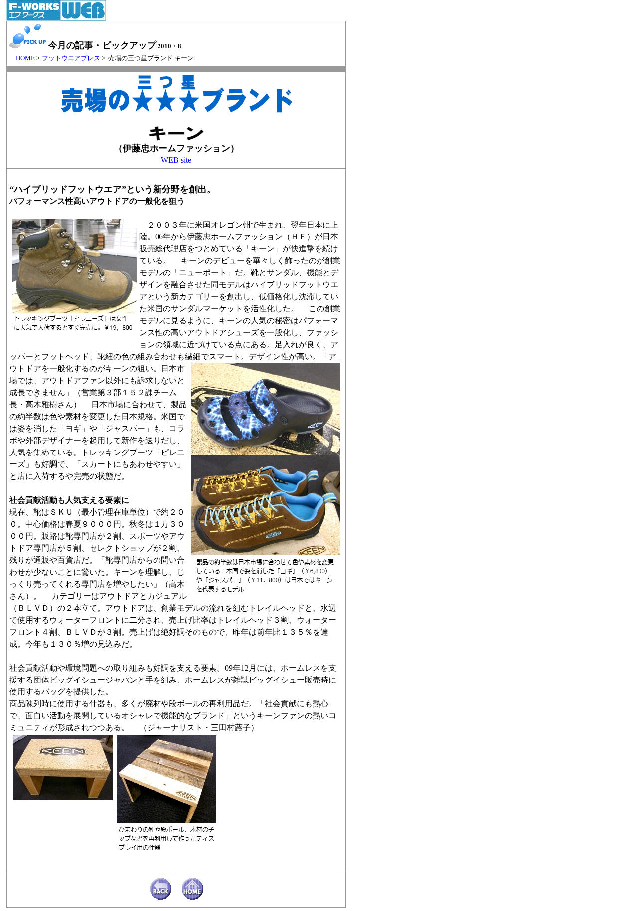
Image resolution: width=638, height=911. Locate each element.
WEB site (176, 160)
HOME (22, 58)
